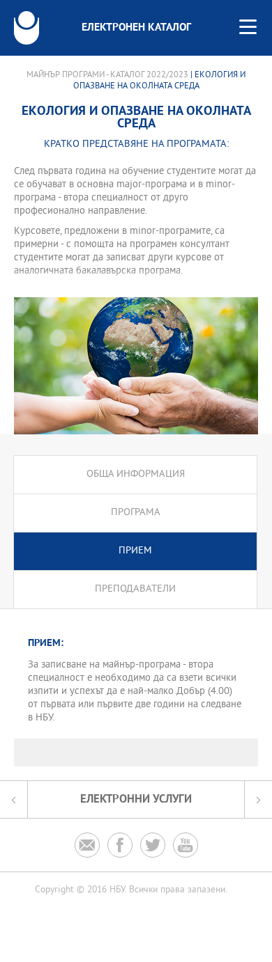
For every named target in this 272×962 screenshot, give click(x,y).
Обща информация (135, 474)
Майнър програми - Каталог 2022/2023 (107, 75)
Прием (135, 551)
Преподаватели (135, 589)
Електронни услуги (136, 799)
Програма (135, 512)
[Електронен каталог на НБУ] (26, 28)
